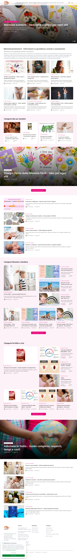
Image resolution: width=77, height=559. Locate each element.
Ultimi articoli (19, 2)
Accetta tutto (13, 555)
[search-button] (69, 2)
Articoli (20, 525)
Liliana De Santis (7, 31)
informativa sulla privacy (11, 550)
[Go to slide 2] (73, 41)
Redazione (34, 525)
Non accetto (13, 552)
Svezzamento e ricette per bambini (49, 2)
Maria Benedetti (7, 179)
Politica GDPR (31, 552)
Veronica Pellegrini (7, 452)
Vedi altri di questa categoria (37, 190)
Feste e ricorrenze (60, 2)
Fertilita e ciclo (40, 2)
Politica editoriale (38, 552)
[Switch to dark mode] (72, 3)
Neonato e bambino (32, 2)
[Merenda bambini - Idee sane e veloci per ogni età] (38, 23)
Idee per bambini (25, 2)
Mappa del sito (44, 552)
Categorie (48, 525)
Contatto (26, 552)
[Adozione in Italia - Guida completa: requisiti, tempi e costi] (38, 439)
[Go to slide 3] (74, 41)
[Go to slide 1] (72, 41)
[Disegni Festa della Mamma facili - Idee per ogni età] (38, 166)
